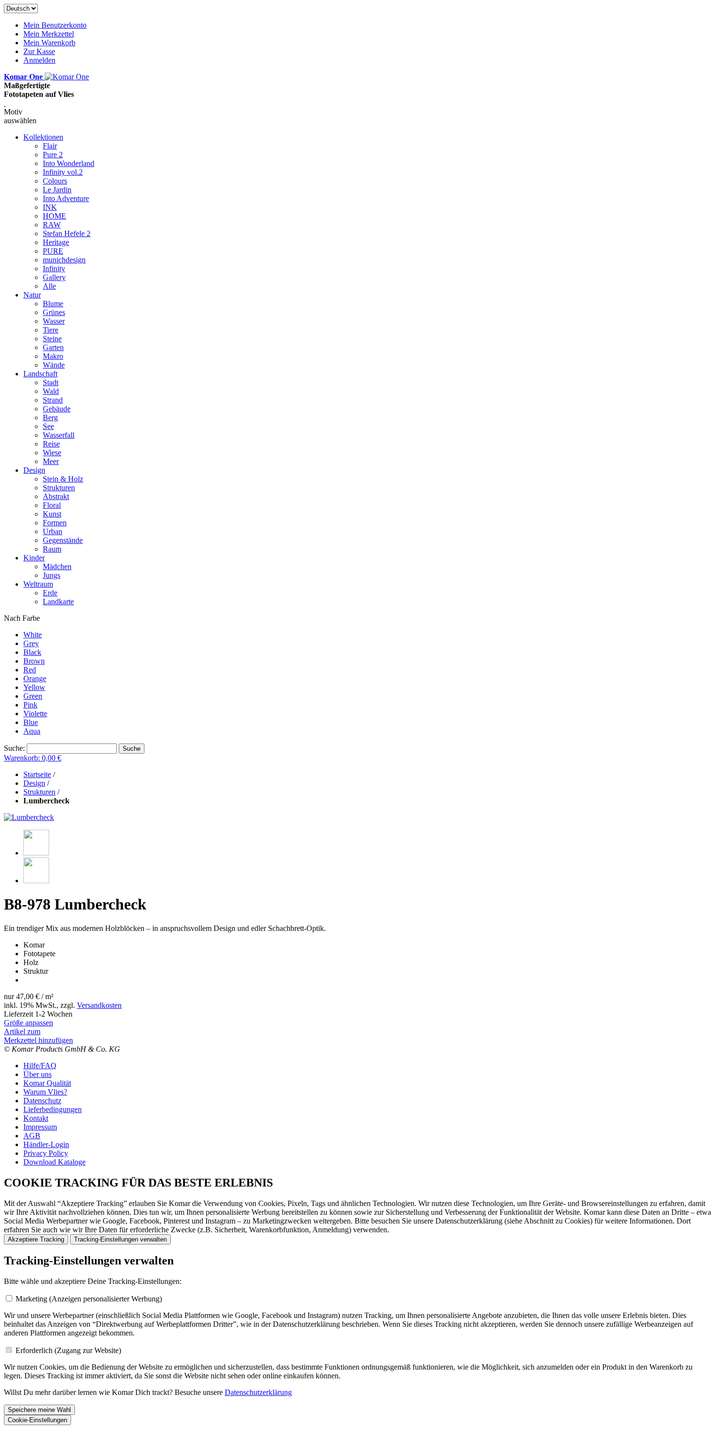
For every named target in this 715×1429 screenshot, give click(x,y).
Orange (34, 678)
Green (32, 696)
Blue (30, 722)
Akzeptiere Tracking (36, 1239)
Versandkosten (99, 1005)
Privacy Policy (45, 1153)
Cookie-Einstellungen (37, 1420)
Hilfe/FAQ (39, 1065)
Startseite (37, 774)
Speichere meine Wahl (39, 1409)
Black (32, 652)
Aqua (31, 731)
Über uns (37, 1074)
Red (29, 670)
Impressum (40, 1127)
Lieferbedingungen (52, 1109)
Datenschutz (42, 1100)
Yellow (34, 687)
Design (34, 783)
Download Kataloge (54, 1162)
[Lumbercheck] (29, 817)
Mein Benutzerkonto (55, 25)
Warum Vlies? (45, 1092)
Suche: (14, 748)
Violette (35, 713)
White (32, 635)
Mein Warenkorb (49, 42)
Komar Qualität (47, 1083)
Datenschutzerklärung (258, 1392)
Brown (34, 661)
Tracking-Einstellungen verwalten (120, 1239)
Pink (30, 705)
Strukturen (39, 792)
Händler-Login (46, 1144)
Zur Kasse (39, 51)
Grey (31, 643)
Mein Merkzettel (48, 34)
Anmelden (39, 60)
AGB (31, 1136)
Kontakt (35, 1118)
